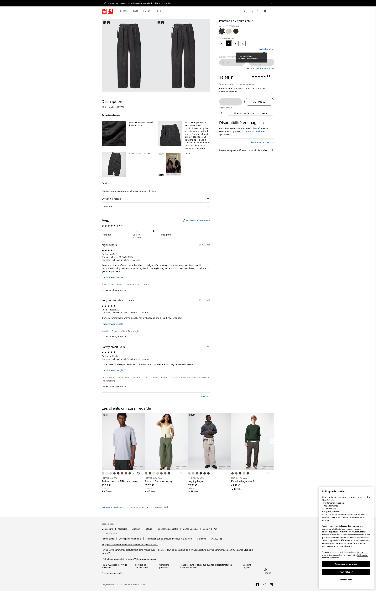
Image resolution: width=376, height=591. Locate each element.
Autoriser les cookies (346, 564)
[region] (346, 538)
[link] (191, 3)
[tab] (124, 11)
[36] (236, 31)
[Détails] (271, 90)
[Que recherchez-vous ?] (245, 11)
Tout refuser (346, 572)
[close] (105, 3)
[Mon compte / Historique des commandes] (258, 11)
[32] (228, 31)
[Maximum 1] (238, 101)
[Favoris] (252, 11)
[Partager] (221, 113)
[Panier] (264, 11)
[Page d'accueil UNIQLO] (107, 11)
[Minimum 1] (223, 101)
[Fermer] (262, 57)
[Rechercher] (271, 11)
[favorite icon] (138, 473)
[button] (114, 133)
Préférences (346, 579)
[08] (221, 31)
